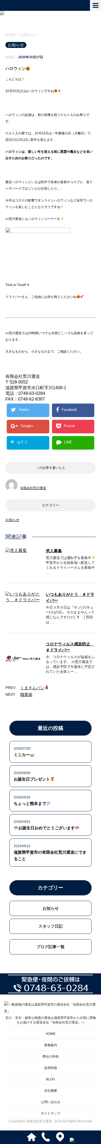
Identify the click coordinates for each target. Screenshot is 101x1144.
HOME (50, 1034)
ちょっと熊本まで (30, 803)
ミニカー (22, 754)
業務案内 (50, 1045)
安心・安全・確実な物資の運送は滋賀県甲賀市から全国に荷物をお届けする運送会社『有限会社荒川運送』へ (50, 1020)
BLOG (50, 1079)
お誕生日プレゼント (32, 779)
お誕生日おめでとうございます (46, 828)
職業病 (26, 694)
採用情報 (50, 1068)
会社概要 (50, 1091)
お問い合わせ (50, 1102)
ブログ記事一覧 (50, 946)
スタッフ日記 (51, 926)
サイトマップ (50, 1113)
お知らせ (12, 520)
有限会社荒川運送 (33, 488)
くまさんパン (32, 687)
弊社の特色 (51, 1056)
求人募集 (54, 550)
